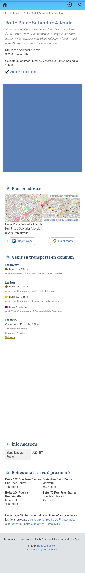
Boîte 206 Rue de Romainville (16, 494)
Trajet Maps (65, 241)
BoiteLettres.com (47, 545)
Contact (53, 549)
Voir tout (10, 337)
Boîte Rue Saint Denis (57, 479)
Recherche (80, 5)
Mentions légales (37, 549)
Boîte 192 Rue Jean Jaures (23, 479)
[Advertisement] (42, 129)
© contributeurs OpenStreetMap (64, 196)
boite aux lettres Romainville (42, 524)
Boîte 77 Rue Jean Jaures (59, 492)
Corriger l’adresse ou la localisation (61, 220)
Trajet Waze (25, 241)
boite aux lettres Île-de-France (49, 519)
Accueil (5, 5)
